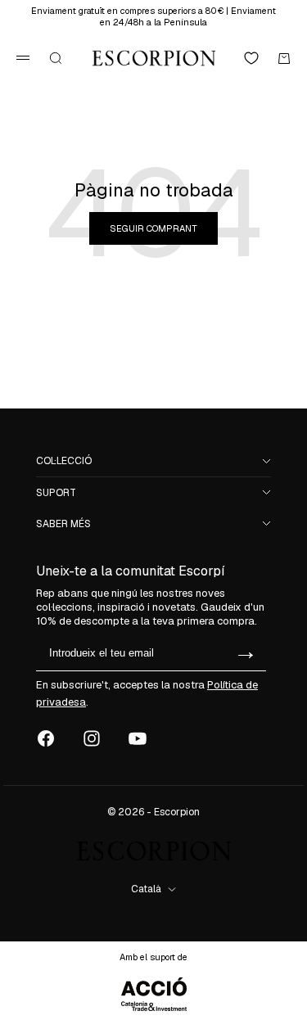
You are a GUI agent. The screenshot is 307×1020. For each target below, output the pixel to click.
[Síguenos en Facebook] (46, 738)
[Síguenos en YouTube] (137, 738)
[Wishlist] (251, 58)
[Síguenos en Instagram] (92, 738)
